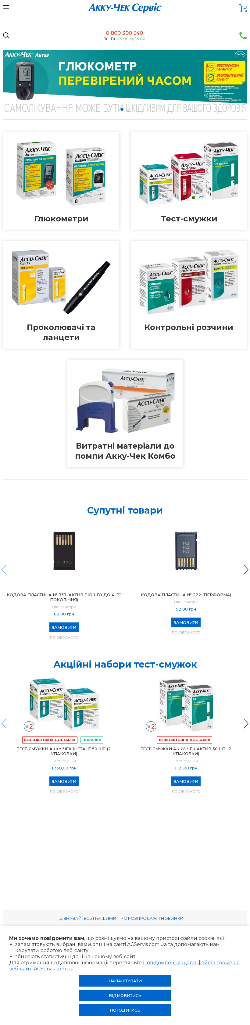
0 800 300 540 (124, 33)
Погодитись (125, 1010)
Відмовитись (125, 995)
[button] (122, 109)
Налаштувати (125, 980)
